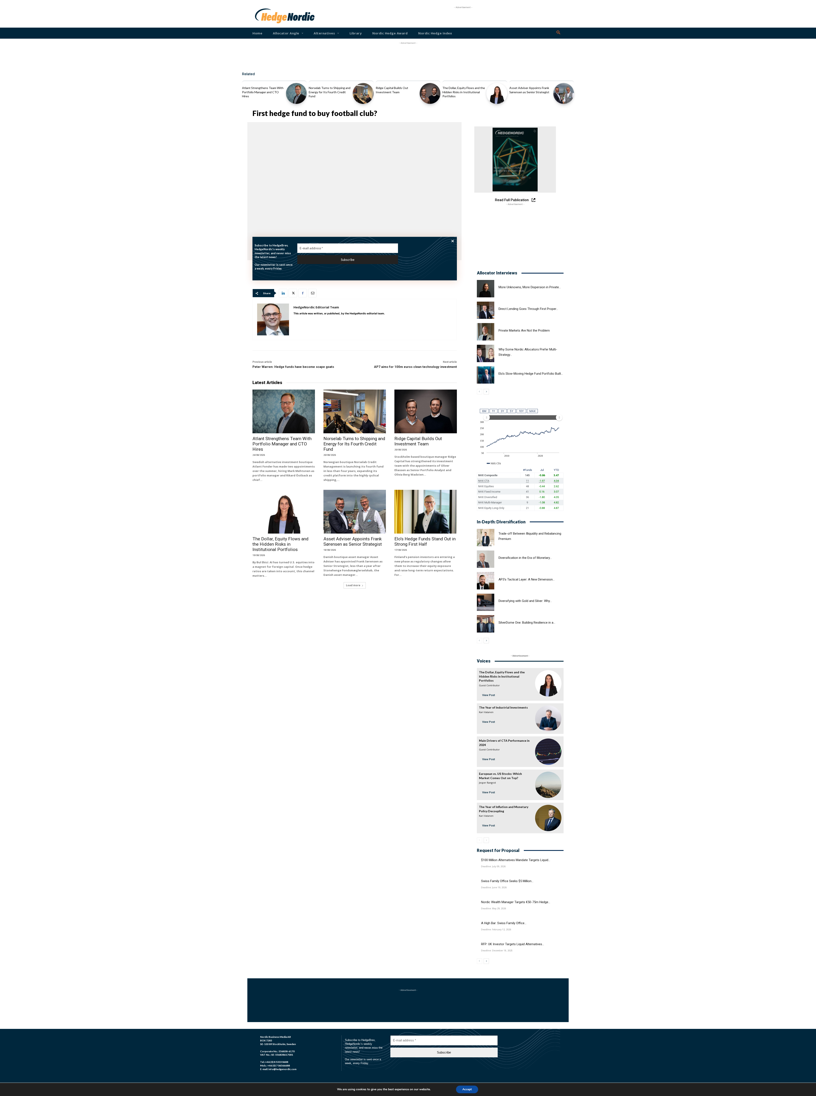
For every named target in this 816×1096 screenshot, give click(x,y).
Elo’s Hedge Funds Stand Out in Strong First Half (425, 541)
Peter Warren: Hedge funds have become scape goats (293, 367)
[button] (558, 33)
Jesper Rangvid (487, 782)
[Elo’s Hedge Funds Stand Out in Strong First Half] (425, 512)
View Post (488, 695)
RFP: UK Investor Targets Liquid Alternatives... (512, 944)
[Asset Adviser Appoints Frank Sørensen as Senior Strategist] (563, 93)
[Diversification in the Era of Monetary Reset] (485, 559)
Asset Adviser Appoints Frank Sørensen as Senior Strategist (352, 541)
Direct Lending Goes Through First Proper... (528, 309)
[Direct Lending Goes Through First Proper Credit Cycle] (485, 310)
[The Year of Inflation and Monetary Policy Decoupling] (548, 818)
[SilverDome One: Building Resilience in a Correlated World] (485, 624)
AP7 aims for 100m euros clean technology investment (415, 367)
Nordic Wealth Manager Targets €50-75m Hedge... (515, 902)
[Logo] (268, 15)
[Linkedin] (283, 293)
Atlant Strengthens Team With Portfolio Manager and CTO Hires (262, 92)
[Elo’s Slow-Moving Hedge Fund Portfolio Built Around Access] (485, 375)
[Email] (312, 293)
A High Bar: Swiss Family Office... (503, 923)
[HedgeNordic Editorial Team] (273, 319)
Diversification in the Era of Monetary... (525, 558)
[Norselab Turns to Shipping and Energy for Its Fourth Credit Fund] (363, 93)
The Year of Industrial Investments (503, 707)
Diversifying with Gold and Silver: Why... (525, 601)
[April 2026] (515, 159)
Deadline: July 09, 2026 (493, 866)
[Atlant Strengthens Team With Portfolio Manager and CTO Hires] (296, 93)
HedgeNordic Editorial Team (316, 307)
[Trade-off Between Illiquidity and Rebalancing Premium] (485, 537)
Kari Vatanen (486, 712)
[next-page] (486, 391)
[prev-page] (479, 391)
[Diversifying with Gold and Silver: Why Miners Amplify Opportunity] (485, 602)
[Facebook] (302, 293)
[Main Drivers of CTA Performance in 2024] (548, 752)
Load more (353, 585)
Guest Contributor (489, 685)
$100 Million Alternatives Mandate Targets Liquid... (515, 860)
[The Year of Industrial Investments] (548, 718)
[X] (293, 293)
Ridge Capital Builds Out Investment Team (418, 441)
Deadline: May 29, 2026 (493, 908)
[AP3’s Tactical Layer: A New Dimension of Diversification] (485, 580)
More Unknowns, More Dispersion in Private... (530, 287)
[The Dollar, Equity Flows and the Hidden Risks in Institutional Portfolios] (496, 93)
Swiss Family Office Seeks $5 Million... (507, 881)
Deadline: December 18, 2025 (497, 950)
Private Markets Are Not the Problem (524, 330)
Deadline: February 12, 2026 (496, 929)
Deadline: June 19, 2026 (494, 887)
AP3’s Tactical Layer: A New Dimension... (527, 579)
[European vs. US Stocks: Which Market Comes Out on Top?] (548, 785)
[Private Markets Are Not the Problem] (485, 331)
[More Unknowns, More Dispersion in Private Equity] (485, 288)
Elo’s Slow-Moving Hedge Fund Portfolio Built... (531, 374)
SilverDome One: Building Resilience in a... (527, 622)
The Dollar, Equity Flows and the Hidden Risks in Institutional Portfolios (463, 92)
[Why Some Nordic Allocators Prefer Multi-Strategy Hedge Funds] (485, 353)
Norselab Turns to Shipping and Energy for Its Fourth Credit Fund (329, 92)
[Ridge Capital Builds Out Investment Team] (430, 93)
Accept (467, 1089)
